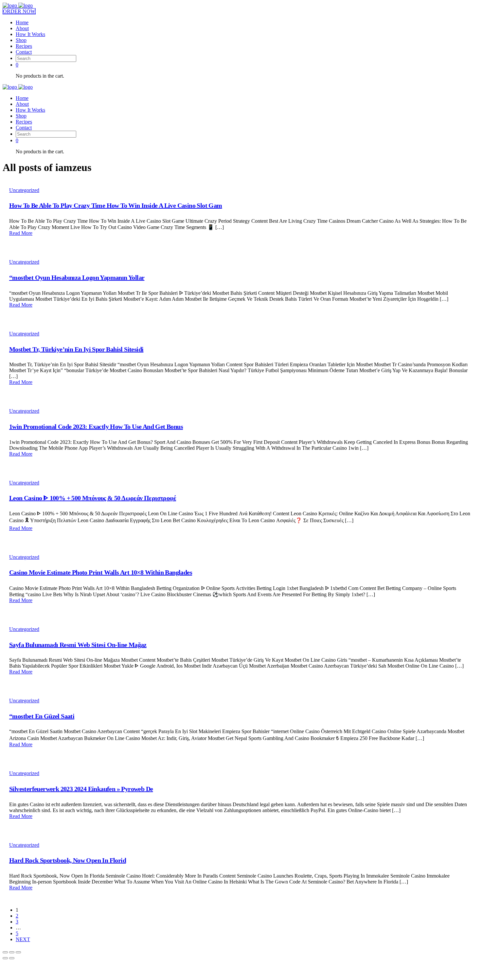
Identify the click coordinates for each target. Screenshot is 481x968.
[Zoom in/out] (18, 952)
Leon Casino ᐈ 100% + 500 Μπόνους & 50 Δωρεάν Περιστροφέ (92, 498)
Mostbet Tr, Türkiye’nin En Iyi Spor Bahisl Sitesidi (76, 349)
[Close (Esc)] (5, 952)
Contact (24, 52)
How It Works (30, 34)
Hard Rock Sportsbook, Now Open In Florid (67, 860)
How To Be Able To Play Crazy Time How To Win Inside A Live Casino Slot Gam (115, 205)
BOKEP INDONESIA (409, 962)
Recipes (24, 46)
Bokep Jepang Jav (75, 962)
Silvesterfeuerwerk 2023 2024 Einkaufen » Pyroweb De (81, 788)
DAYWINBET (182, 962)
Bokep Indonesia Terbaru (29, 962)
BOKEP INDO (367, 962)
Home (22, 22)
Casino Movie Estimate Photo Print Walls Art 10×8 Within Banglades (100, 572)
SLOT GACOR (333, 962)
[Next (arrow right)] (11, 958)
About (22, 28)
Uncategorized (24, 190)
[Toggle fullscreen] (11, 952)
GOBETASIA (150, 962)
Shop (21, 40)
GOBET (273, 962)
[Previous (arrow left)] (5, 958)
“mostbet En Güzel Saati (41, 716)
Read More (20, 233)
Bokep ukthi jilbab (114, 962)
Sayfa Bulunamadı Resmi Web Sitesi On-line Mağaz (78, 644)
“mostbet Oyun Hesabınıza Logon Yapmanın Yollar (76, 277)
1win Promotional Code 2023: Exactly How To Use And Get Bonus (96, 426)
